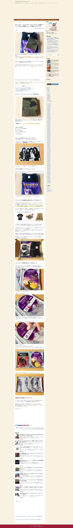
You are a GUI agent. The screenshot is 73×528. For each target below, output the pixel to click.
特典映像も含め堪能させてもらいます (21, 90)
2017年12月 (49, 148)
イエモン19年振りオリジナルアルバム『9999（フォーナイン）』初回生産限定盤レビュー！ (30, 517)
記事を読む (21, 445)
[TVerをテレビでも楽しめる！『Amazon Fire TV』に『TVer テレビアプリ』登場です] (17, 495)
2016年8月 (48, 169)
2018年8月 (48, 138)
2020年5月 (48, 110)
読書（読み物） (32, 19)
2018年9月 (48, 136)
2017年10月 (49, 151)
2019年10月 (49, 119)
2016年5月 (48, 173)
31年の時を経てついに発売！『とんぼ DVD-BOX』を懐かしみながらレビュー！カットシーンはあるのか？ (31, 435)
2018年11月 (49, 134)
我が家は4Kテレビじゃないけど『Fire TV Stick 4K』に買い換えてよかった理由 (55, 68)
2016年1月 (48, 178)
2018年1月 (48, 147)
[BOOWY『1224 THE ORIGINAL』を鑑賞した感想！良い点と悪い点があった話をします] (17, 443)
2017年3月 (48, 160)
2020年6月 (48, 109)
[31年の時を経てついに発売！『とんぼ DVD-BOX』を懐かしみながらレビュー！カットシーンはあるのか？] (17, 437)
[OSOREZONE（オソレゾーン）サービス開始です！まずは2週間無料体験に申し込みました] (17, 462)
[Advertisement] (36, 13)
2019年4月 (48, 127)
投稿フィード (49, 188)
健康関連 (22, 19)
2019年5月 (48, 126)
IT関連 (28, 19)
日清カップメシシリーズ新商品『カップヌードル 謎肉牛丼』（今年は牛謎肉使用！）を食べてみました (53, 38)
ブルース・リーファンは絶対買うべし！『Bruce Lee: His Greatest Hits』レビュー (53, 44)
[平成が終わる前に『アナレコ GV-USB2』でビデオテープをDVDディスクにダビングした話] (17, 476)
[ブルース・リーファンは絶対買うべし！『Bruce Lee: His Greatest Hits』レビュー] (17, 470)
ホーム (15, 19)
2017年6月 (48, 156)
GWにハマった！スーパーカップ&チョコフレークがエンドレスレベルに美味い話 (29, 519)
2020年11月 (49, 106)
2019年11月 (49, 118)
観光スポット (50, 19)
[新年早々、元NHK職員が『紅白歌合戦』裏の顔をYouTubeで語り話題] (17, 489)
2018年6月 (48, 140)
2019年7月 (48, 123)
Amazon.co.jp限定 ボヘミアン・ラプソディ (23, 427)
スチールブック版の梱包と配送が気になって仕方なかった (24, 88)
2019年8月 (48, 122)
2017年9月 (48, 152)
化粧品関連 (18, 19)
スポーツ (46, 19)
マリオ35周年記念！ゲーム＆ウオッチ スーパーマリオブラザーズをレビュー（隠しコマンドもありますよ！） (53, 41)
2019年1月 (48, 131)
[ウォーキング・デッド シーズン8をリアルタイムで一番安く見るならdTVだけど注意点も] (17, 482)
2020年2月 (48, 114)
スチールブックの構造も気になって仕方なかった (23, 89)
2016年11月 (49, 165)
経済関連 (43, 19)
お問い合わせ (54, 19)
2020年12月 (49, 105)
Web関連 (36, 19)
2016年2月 (48, 177)
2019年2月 (48, 130)
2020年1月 (48, 115)
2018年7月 (48, 139)
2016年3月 (48, 176)
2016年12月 (49, 164)
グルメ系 (25, 19)
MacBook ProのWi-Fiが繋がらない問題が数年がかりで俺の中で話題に (55, 71)
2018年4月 (48, 143)
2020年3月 (48, 113)
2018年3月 (48, 144)
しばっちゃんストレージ (22, 1)
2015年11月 (49, 181)
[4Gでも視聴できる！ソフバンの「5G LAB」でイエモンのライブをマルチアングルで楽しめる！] (17, 455)
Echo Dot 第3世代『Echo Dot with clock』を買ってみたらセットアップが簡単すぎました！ (53, 48)
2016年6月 (48, 172)
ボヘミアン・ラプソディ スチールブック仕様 (37, 427)
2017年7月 (48, 155)
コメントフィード (50, 189)
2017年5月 (48, 157)
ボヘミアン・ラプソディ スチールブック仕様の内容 (23, 87)
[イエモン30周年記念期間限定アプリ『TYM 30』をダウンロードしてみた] (17, 449)
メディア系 (39, 19)
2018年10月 (49, 135)
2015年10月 (49, 182)
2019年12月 (49, 117)
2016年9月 (48, 168)
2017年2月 (48, 161)
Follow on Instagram (55, 84)
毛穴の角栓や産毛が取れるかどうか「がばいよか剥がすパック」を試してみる (55, 64)
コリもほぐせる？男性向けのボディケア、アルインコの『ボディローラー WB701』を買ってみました (53, 51)
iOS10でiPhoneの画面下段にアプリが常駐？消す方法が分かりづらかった (55, 61)
